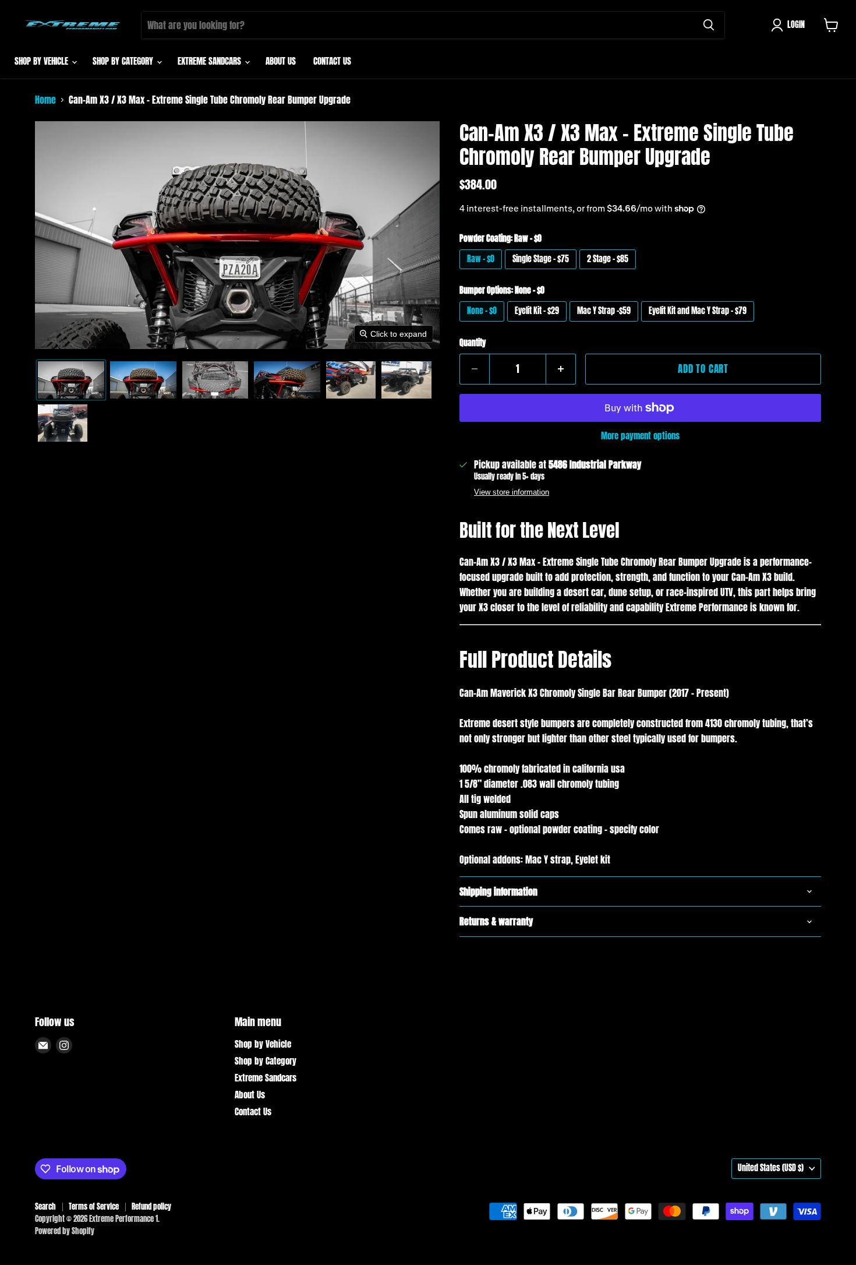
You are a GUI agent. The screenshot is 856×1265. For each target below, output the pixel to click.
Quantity (472, 343)
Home (45, 99)
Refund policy (151, 1206)
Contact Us (332, 61)
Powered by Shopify (64, 1230)
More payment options (640, 436)
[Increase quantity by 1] (561, 369)
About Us (281, 61)
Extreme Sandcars (210, 61)
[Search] (708, 25)
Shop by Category (124, 61)
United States (771, 1168)
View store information (511, 492)
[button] (790, 25)
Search (45, 1206)
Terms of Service (94, 1206)
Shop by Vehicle (42, 61)
